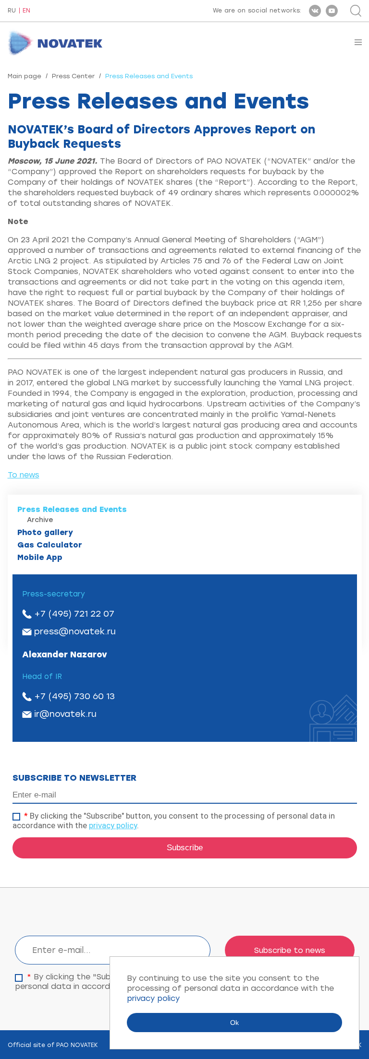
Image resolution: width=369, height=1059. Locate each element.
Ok (234, 1022)
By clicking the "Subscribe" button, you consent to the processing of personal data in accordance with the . (173, 820)
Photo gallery (45, 532)
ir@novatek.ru (65, 714)
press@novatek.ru (75, 631)
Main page (24, 76)
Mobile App (39, 557)
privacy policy (113, 825)
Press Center (73, 76)
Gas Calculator (49, 544)
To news (23, 474)
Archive (40, 520)
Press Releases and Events (72, 509)
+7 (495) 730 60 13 (74, 696)
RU (12, 11)
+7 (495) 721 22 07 (74, 613)
